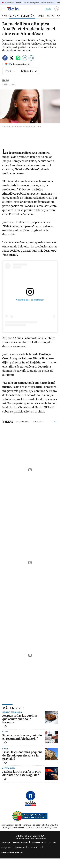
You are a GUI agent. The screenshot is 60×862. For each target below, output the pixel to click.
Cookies (53, 842)
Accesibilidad (20, 847)
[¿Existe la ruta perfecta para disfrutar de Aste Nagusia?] (51, 773)
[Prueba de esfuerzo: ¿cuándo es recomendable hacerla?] (51, 737)
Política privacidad (20, 842)
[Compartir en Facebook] (5, 58)
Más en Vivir (13, 708)
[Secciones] (3, 9)
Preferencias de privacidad (12, 852)
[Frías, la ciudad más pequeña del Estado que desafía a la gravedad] (51, 754)
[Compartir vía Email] (31, 58)
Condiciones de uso (38, 842)
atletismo (37, 421)
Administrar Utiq (34, 847)
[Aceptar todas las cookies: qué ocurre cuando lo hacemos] (51, 717)
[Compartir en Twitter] (11, 58)
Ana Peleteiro (22, 421)
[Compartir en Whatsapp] (18, 58)
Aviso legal (5, 842)
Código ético (6, 847)
